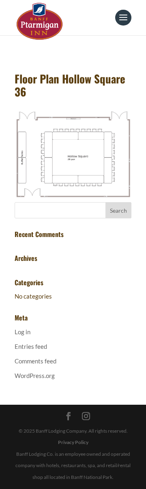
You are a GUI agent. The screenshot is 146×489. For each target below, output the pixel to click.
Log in (22, 331)
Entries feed (31, 346)
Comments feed (35, 361)
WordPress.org (35, 375)
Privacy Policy (73, 442)
